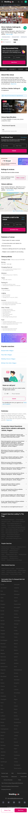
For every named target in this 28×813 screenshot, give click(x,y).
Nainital (2, 620)
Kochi (15, 738)
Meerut (2, 735)
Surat (2, 712)
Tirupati (2, 607)
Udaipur (16, 706)
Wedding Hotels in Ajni (11, 554)
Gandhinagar (4, 761)
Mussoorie (3, 660)
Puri (15, 702)
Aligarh (16, 601)
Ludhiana (3, 715)
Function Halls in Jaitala (16, 574)
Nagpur (16, 699)
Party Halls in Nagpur (6, 354)
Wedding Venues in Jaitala (7, 568)
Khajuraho (3, 670)
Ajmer (2, 617)
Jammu (16, 597)
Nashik (15, 729)
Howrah (16, 742)
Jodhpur (16, 735)
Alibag (2, 627)
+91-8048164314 (5, 90)
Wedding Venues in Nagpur (8, 359)
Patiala (15, 630)
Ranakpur (16, 633)
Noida (15, 712)
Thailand (3, 633)
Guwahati (3, 732)
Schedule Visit (14, 229)
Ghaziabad (3, 696)
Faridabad (16, 719)
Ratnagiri (16, 624)
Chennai (3, 686)
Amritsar (16, 725)
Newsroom (14, 776)
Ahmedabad (17, 692)
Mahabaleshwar (18, 670)
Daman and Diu (17, 768)
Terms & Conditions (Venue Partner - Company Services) (10, 788)
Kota (2, 591)
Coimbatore (17, 755)
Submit (14, 150)
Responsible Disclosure (17, 783)
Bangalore (16, 683)
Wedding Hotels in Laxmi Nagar (14, 560)
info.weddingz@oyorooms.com (15, 798)
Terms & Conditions (22, 773)
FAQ (13, 773)
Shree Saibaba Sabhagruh (7, 519)
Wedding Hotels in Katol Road (8, 547)
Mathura (16, 591)
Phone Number (16, 393)
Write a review (20, 177)
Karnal (2, 742)
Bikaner (16, 650)
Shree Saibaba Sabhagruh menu (14, 538)
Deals (19, 779)
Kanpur (16, 709)
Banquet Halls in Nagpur (7, 350)
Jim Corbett (3, 587)
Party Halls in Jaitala (11, 570)
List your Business (8, 779)
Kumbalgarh (17, 607)
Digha (2, 597)
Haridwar (16, 663)
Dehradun (3, 745)
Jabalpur (3, 755)
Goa (15, 696)
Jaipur (2, 689)
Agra (2, 709)
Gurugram (3, 719)
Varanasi (3, 725)
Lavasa (2, 614)
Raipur (2, 748)
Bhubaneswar (17, 722)
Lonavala (16, 653)
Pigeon (14, 210)
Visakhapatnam (4, 729)
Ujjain (2, 765)
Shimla (2, 758)
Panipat (2, 768)
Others (15, 647)
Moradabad (3, 676)
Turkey (15, 637)
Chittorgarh (17, 584)
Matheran (16, 617)
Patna (2, 702)
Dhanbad (16, 610)
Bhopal (2, 722)
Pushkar (3, 637)
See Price (14, 62)
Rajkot (15, 748)
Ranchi (2, 738)
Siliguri (15, 758)
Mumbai (16, 676)
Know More (24, 137)
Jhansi (15, 660)
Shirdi (15, 666)
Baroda (16, 715)
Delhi (2, 679)
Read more (13, 84)
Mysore (16, 643)
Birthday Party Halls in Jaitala (14, 572)
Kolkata (2, 683)
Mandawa (3, 594)
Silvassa (16, 673)
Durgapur (3, 604)
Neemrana (3, 656)
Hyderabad (16, 679)
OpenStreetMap (20, 210)
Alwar (2, 601)
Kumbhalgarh (4, 640)
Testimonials (23, 776)
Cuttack (16, 761)
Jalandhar (3, 752)
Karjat (15, 627)
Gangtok (3, 630)
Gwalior (16, 752)
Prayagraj (16, 745)
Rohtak (2, 584)
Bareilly (2, 610)
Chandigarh (3, 699)
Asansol (16, 640)
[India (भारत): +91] (6, 393)
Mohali (2, 650)
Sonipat (2, 673)
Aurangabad (17, 765)
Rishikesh (3, 663)
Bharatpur (3, 643)
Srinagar (3, 624)
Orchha (16, 614)
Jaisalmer (16, 587)
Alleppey (3, 653)
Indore (2, 692)
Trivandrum (3, 647)
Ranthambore (4, 666)
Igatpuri (16, 656)
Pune (15, 686)
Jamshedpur (17, 620)
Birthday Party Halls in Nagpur (8, 363)
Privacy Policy (4, 776)
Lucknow (16, 689)
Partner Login (4, 773)
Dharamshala (17, 604)
